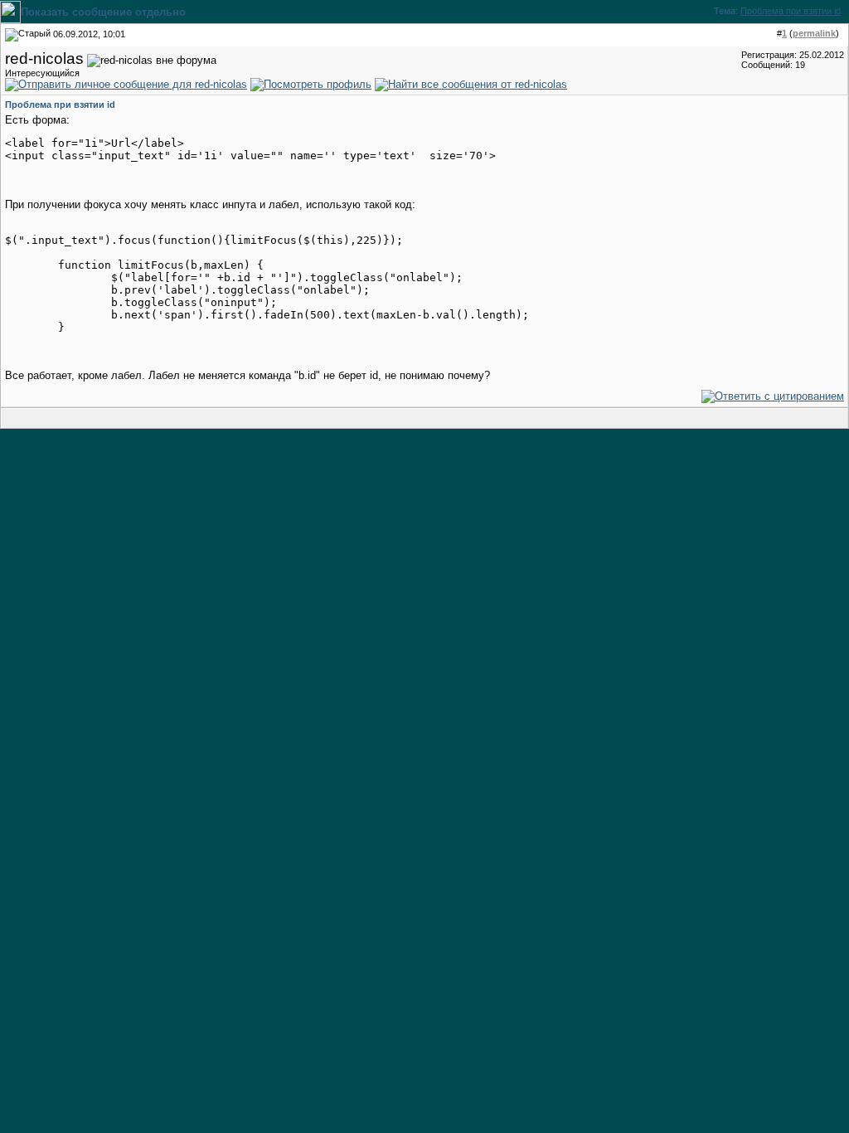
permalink (814, 33)
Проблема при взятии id (790, 11)
